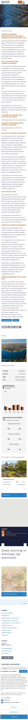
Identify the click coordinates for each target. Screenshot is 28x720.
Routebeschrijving (6, 648)
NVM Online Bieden (7, 613)
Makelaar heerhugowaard (8, 627)
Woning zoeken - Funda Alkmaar (10, 623)
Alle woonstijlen (10, 594)
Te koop (8, 532)
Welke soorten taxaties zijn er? (10, 618)
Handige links (5, 615)
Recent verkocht (11, 535)
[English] (24, 3)
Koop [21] (6, 495)
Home (25, 603)
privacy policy (18, 694)
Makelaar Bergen (6, 632)
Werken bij (4, 635)
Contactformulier (6, 320)
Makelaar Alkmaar (6, 625)
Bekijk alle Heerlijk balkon (14, 578)
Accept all (14, 716)
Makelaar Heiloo (6, 630)
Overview (23, 671)
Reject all (14, 707)
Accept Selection (14, 712)
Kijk (14, 473)
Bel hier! (16, 320)
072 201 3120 (5, 653)
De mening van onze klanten (9, 620)
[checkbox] (5, 698)
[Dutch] (24, 2)
